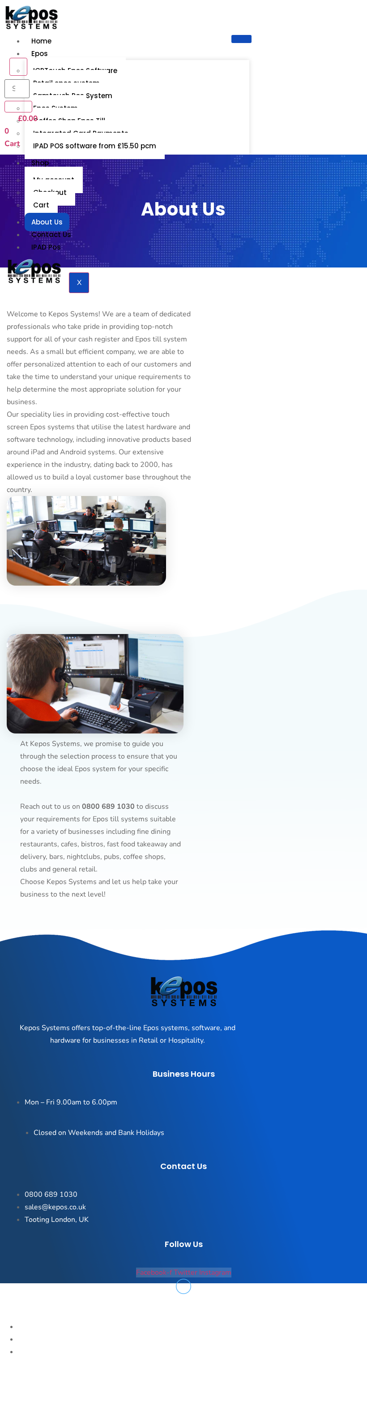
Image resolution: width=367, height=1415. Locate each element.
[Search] (18, 106)
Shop (40, 163)
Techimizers (127, 1402)
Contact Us (51, 234)
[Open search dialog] (18, 67)
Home (41, 41)
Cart (41, 205)
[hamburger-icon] (241, 39)
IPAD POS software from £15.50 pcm (94, 146)
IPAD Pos (46, 247)
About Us (47, 222)
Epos (39, 53)
